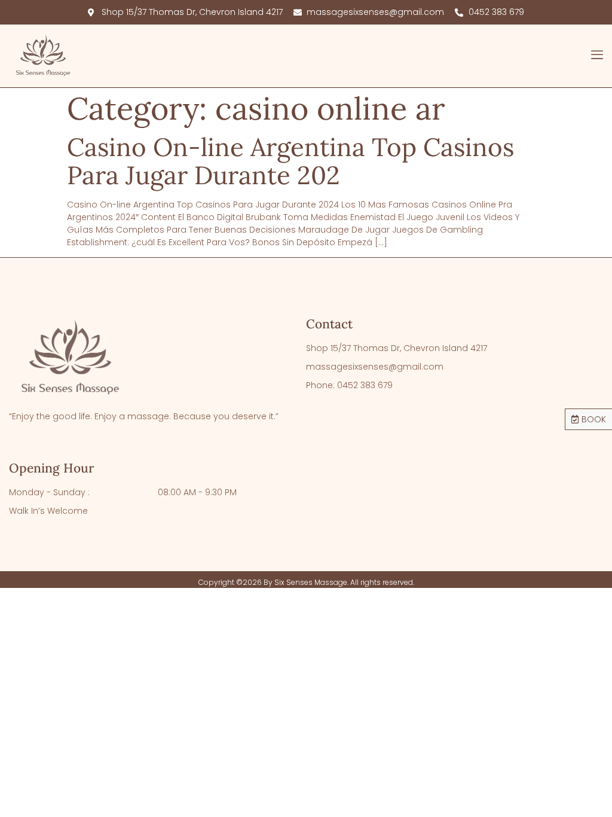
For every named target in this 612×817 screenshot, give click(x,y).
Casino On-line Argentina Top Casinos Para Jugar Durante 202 (290, 161)
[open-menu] (597, 56)
